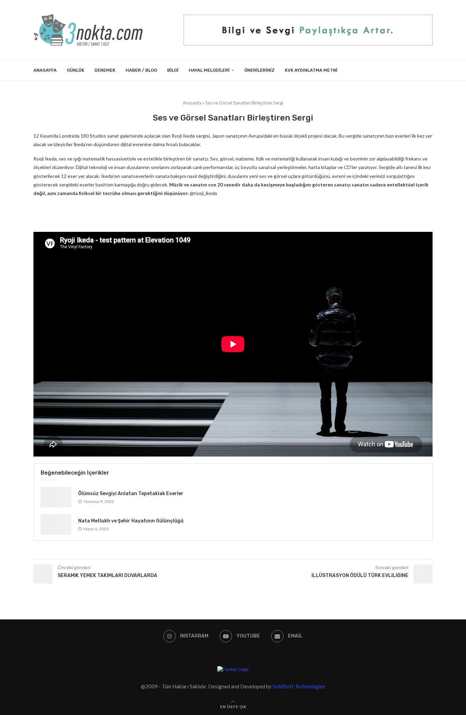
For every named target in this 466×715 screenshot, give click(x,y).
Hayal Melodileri (209, 70)
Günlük (75, 70)
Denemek (104, 70)
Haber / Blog (141, 70)
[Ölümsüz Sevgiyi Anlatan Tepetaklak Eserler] (56, 497)
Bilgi (172, 70)
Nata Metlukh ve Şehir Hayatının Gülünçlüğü (131, 521)
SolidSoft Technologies (299, 686)
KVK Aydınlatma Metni (311, 70)
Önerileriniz (259, 70)
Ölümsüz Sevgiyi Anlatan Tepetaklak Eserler (131, 493)
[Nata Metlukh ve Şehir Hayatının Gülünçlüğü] (56, 524)
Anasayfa (45, 70)
